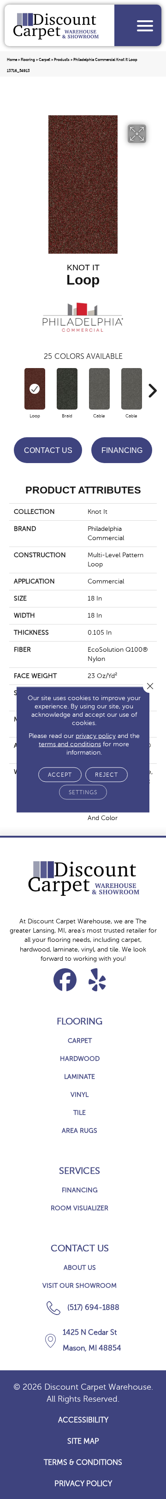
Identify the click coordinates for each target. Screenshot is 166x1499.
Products (62, 60)
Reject (106, 775)
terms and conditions (70, 744)
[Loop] (34, 389)
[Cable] (99, 389)
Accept (60, 775)
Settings (83, 792)
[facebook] (65, 979)
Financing (121, 450)
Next (152, 386)
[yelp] (97, 979)
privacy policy (96, 735)
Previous (14, 386)
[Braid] (67, 389)
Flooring (28, 60)
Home (12, 60)
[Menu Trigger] (145, 25)
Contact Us (48, 450)
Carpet (44, 60)
